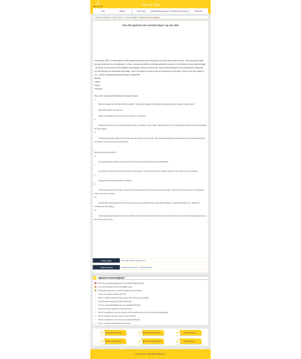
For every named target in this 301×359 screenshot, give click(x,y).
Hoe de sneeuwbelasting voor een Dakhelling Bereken (121, 283)
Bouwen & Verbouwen (152, 341)
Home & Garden (103, 17)
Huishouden (198, 11)
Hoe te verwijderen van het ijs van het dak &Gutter (119, 320)
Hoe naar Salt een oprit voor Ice (133, 261)
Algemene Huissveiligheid (149, 17)
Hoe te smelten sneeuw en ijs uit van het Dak (117, 316)
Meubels (122, 11)
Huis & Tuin (117, 17)
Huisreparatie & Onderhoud (154, 333)
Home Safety (131, 17)
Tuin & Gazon (141, 11)
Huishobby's (189, 341)
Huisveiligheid (190, 333)
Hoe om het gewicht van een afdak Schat (115, 287)
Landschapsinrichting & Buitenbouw (120, 333)
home (103, 11)
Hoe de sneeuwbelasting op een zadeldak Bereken (119, 305)
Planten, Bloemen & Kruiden (117, 341)
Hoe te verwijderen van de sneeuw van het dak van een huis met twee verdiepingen (133, 312)
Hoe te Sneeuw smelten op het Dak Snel (115, 309)
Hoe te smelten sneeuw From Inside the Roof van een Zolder (123, 298)
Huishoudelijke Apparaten (160, 11)
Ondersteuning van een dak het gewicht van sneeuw (120, 291)
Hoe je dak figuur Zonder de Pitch (112, 294)
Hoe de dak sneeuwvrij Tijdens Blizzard (114, 301)
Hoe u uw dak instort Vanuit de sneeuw (114, 323)
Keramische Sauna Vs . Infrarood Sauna (136, 267)
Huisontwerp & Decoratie (179, 11)
